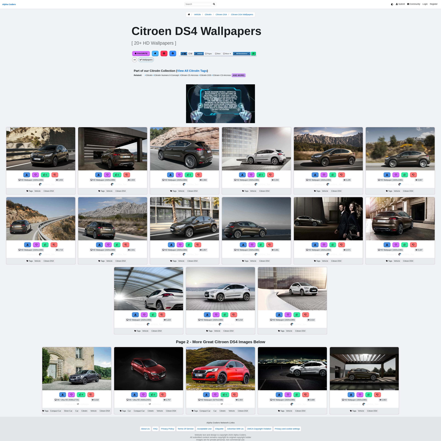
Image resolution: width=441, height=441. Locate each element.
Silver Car (68, 411)
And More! (239, 75)
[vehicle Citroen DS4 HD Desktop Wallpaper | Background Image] (40, 170)
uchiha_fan (48, 184)
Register (434, 4)
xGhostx (84, 404)
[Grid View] (184, 53)
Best (218, 54)
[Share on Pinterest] (164, 53)
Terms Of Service (186, 429)
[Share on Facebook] (172, 53)
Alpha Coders (9, 4)
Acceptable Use (204, 429)
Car (76, 411)
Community (414, 4)
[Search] (214, 4)
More (227, 54)
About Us (145, 429)
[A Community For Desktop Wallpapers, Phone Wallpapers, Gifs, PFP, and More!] (189, 14)
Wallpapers (147, 60)
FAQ (155, 429)
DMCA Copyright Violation (259, 429)
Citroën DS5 (205, 75)
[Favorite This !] (35, 174)
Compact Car (55, 411)
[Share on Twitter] (155, 53)
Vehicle (197, 14)
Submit (401, 4)
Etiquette (219, 429)
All (134, 60)
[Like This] (332, 174)
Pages (209, 54)
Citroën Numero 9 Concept (166, 75)
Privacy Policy (167, 429)
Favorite (142, 53)
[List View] (190, 53)
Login (425, 4)
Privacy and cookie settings (287, 429)
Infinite (200, 54)
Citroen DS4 (221, 14)
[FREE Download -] (26, 174)
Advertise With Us (235, 429)
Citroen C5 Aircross (189, 75)
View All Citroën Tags (192, 70)
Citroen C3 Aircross (221, 75)
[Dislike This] (54, 174)
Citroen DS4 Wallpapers (242, 14)
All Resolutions (241, 54)
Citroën (208, 14)
